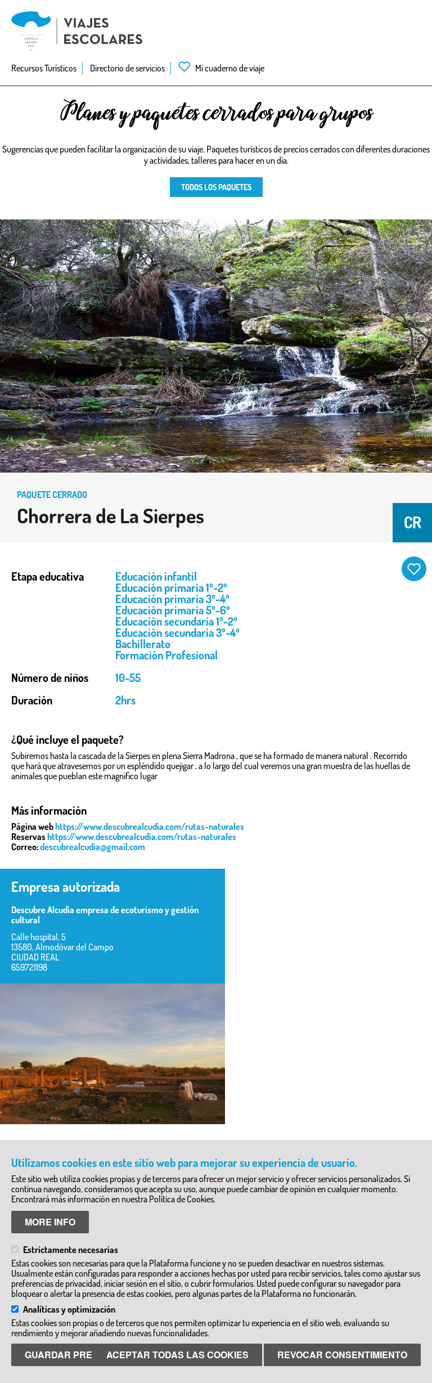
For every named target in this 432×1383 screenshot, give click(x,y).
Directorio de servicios (127, 68)
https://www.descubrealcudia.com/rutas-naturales (149, 826)
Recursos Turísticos (43, 68)
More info (50, 1221)
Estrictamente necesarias (70, 1250)
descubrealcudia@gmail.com (92, 846)
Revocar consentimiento (342, 1354)
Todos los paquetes (216, 187)
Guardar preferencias (85, 1354)
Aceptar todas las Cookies (177, 1354)
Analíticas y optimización (69, 1309)
